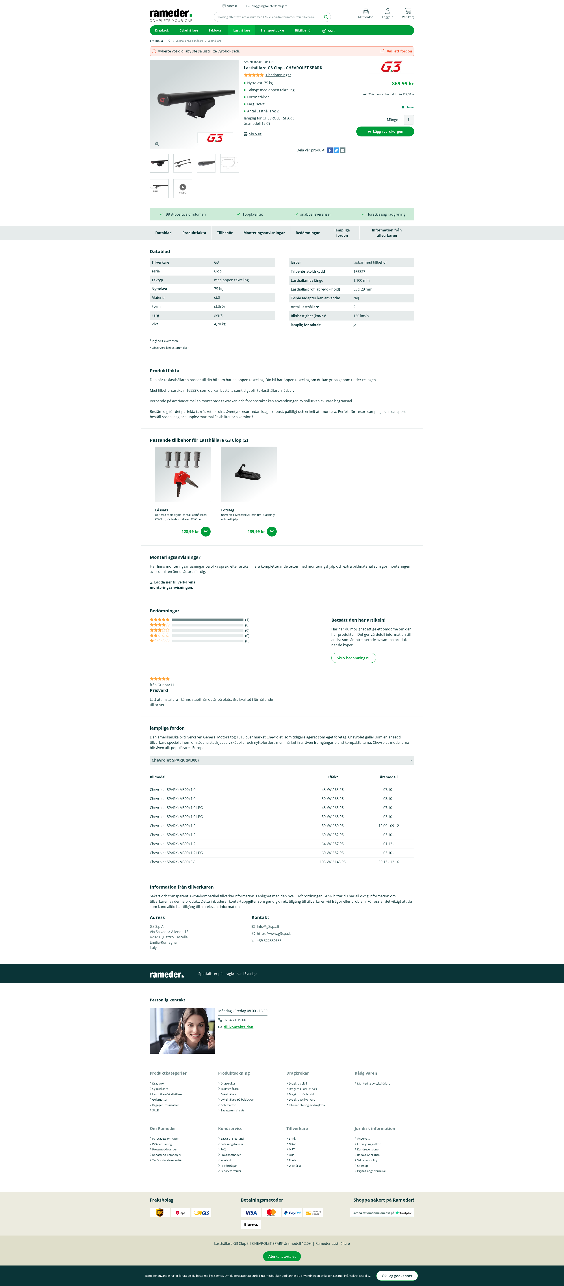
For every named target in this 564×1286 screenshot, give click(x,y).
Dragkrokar (228, 1083)
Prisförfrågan (229, 1166)
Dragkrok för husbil (301, 1094)
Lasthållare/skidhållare (167, 1094)
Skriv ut (255, 134)
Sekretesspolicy (367, 1160)
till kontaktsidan (238, 1027)
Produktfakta (194, 232)
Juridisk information (375, 1128)
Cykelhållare (189, 30)
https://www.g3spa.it (274, 933)
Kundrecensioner (368, 1149)
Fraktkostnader (231, 1155)
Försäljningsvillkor (369, 1144)
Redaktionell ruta (368, 1155)
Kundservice (230, 1128)
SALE (331, 31)
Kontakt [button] (231, 6)
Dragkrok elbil (298, 1083)
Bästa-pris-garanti (232, 1139)
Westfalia (295, 1166)
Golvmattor (159, 1099)
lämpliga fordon (342, 233)
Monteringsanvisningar (264, 232)
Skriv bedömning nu (354, 658)
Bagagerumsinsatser (165, 1105)
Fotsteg (227, 510)
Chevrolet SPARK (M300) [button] (175, 760)
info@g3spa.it (268, 926)
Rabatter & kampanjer (166, 1155)
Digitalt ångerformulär (371, 1171)
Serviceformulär (231, 1171)
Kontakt (226, 1160)
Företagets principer (165, 1139)
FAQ (223, 1149)
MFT (292, 1149)
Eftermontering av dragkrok (307, 1105)
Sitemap (362, 1166)
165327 (359, 271)
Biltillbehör (303, 30)
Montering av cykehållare (373, 1083)
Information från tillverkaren (387, 233)
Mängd (392, 119)
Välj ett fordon (399, 51)
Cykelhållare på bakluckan (237, 1099)
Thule (292, 1160)
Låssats (161, 510)
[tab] (159, 164)
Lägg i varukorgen (388, 131)
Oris (291, 1155)
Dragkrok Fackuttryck (303, 1089)
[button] (387, 13)
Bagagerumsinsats (233, 1110)
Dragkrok (162, 30)
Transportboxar (272, 30)
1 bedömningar (278, 75)
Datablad (163, 232)
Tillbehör (225, 232)
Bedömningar (308, 232)
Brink (292, 1139)
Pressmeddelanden (165, 1149)
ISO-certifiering (162, 1144)
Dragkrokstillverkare (302, 1099)
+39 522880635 (269, 940)
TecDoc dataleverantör (167, 1160)
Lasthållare (241, 30)
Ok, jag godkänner (397, 1275)
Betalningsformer (232, 1144)
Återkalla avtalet (282, 1256)
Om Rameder (163, 1128)
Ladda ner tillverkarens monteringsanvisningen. (172, 585)
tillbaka (157, 41)
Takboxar (216, 30)
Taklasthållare (230, 1089)
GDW (292, 1144)
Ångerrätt (363, 1139)
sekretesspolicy (360, 1276)
